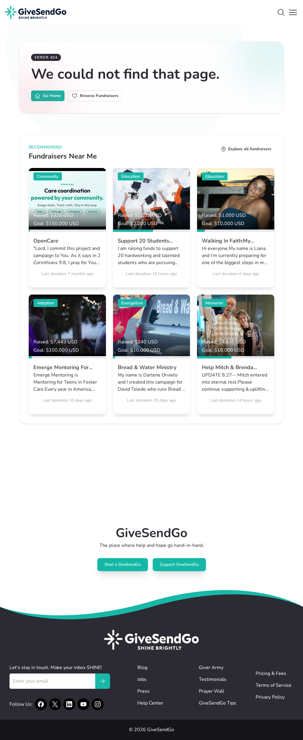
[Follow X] (55, 704)
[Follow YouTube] (83, 704)
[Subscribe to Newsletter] (102, 681)
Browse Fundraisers (99, 95)
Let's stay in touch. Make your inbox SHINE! (55, 667)
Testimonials (212, 679)
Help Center (150, 703)
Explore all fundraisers (249, 149)
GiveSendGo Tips (217, 703)
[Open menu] (293, 12)
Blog (142, 667)
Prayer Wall (211, 691)
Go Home (52, 95)
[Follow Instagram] (98, 704)
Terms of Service (273, 685)
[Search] (281, 12)
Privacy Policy (270, 697)
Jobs (141, 679)
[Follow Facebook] (41, 704)
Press (143, 691)
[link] (67, 227)
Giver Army (211, 667)
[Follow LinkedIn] (69, 704)
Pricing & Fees (271, 673)
